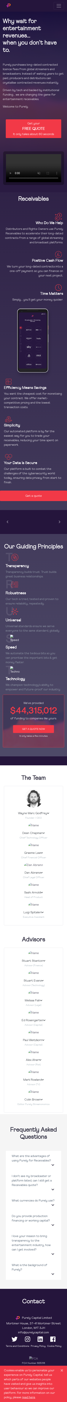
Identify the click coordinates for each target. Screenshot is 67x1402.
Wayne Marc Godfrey (32, 813)
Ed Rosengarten (32, 1020)
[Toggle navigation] (59, 6)
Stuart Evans (33, 980)
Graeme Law (32, 853)
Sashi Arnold (32, 892)
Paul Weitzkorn (32, 1040)
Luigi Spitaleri (32, 912)
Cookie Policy (54, 1346)
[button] (33, 1161)
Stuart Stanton (32, 960)
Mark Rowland (32, 1079)
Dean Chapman (32, 833)
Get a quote (33, 496)
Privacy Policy (38, 1346)
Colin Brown (32, 1099)
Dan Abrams (33, 872)
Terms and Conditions (17, 1346)
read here (28, 1397)
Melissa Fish (32, 1000)
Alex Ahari (32, 1060)
